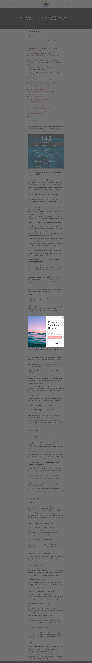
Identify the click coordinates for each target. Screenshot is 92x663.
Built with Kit (55, 344)
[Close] (63, 317)
